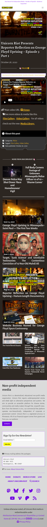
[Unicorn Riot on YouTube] (12, 498)
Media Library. (27, 123)
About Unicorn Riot (17, 469)
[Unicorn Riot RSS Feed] (34, 498)
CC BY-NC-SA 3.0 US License (24, 519)
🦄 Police (23, 68)
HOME (8, 477)
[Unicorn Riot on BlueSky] (16, 490)
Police (15, 141)
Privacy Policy (24, 522)
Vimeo (26, 110)
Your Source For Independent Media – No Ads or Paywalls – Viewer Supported (24, 75)
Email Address (8, 440)
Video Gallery (23, 118)
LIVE (40, 477)
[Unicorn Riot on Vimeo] (20, 498)
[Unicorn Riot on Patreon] (27, 498)
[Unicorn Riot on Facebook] (23, 490)
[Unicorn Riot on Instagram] (38, 490)
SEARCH (35, 481)
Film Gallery (9, 118)
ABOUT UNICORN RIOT (17, 481)
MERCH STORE (29, 477)
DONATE (7, 424)
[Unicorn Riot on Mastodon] (8, 490)
